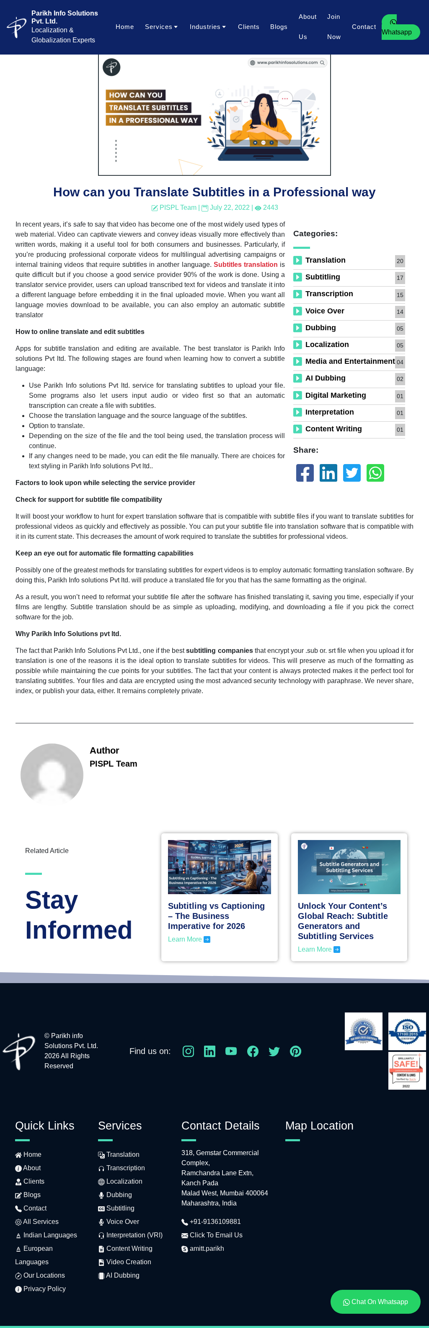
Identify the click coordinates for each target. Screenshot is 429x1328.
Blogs (279, 26)
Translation (325, 260)
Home (125, 26)
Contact (364, 26)
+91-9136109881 (214, 1221)
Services (159, 26)
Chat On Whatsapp (379, 1301)
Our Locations (43, 1275)
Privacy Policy (44, 1288)
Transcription (329, 294)
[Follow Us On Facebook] (252, 1050)
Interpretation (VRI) (134, 1235)
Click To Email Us (215, 1235)
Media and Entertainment (350, 361)
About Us (308, 26)
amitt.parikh (206, 1248)
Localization (327, 344)
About (31, 1167)
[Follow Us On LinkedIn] (209, 1050)
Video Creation (128, 1261)
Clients (249, 26)
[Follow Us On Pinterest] (295, 1050)
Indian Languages (49, 1235)
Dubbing (320, 328)
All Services (40, 1221)
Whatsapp (397, 32)
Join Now (334, 26)
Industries (205, 26)
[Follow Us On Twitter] (274, 1050)
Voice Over (324, 311)
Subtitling (322, 277)
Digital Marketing (335, 395)
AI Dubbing (325, 378)
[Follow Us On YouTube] (231, 1050)
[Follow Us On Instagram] (188, 1050)
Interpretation (329, 412)
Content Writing (333, 429)
